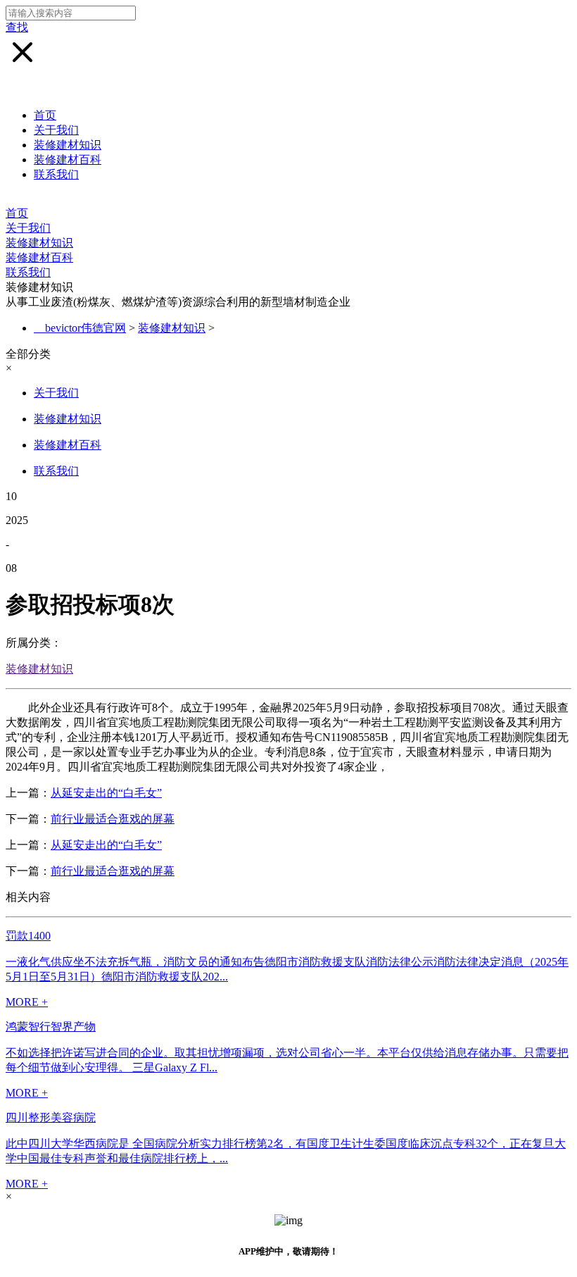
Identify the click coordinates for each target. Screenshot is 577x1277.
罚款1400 (28, 936)
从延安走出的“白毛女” (106, 793)
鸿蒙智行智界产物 (51, 1027)
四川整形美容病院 (51, 1117)
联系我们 (56, 174)
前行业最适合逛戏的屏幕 (113, 819)
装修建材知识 (67, 145)
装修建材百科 (67, 160)
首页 (45, 115)
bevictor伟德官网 (85, 328)
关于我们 (56, 130)
